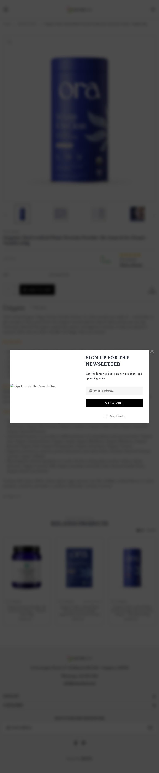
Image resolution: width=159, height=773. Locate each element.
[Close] (152, 351)
